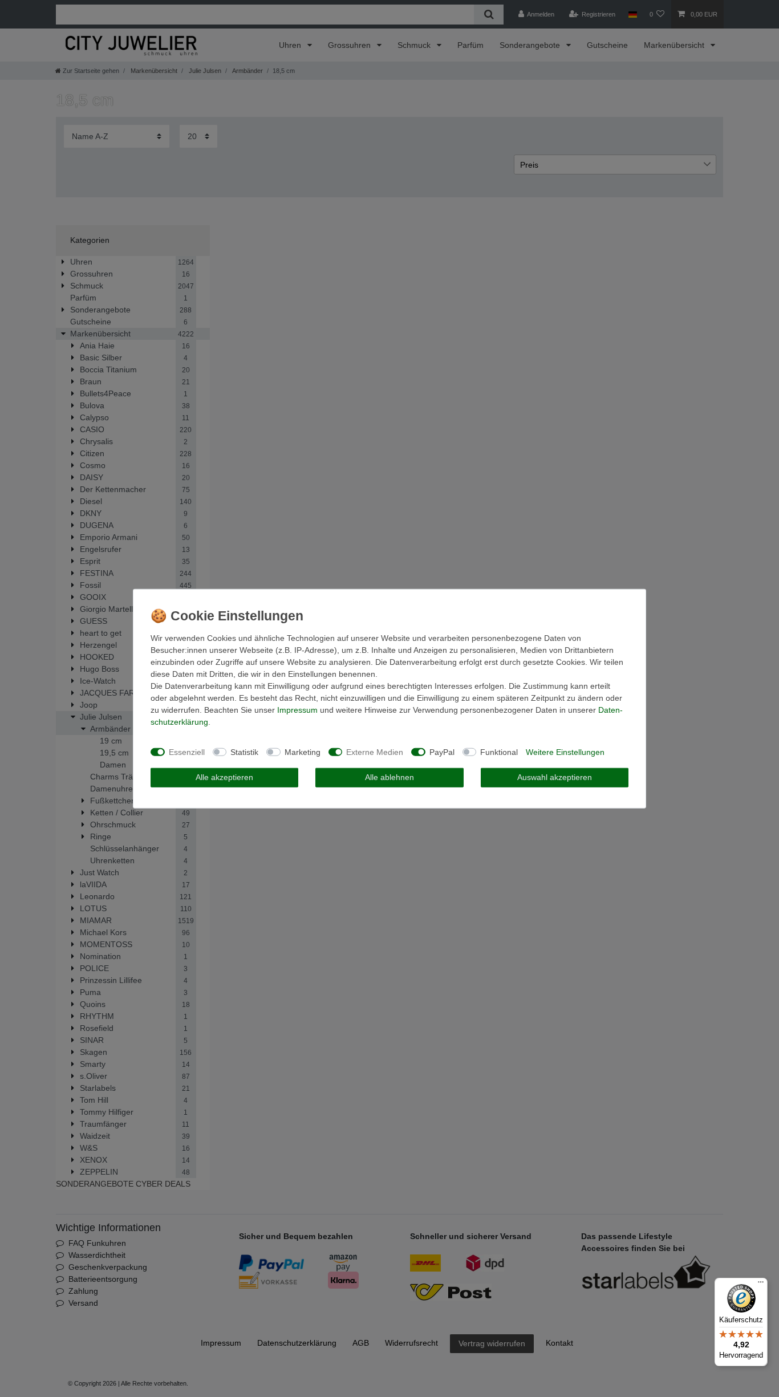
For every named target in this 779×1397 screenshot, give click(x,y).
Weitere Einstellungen (565, 751)
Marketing (302, 751)
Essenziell (187, 751)
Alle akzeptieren (224, 777)
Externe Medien (374, 751)
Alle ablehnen (389, 777)
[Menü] (761, 1285)
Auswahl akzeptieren (554, 777)
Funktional (499, 751)
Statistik (244, 751)
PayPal (442, 751)
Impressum (297, 709)
